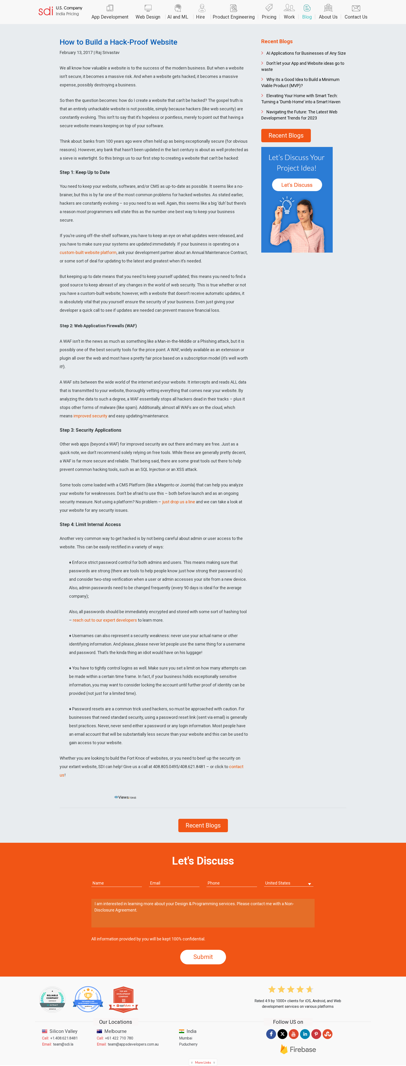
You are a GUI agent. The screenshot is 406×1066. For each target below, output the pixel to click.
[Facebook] (271, 1038)
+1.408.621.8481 (64, 1038)
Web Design (148, 17)
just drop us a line (178, 501)
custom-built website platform (88, 252)
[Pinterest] (316, 1039)
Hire (200, 17)
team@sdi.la (63, 1044)
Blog (307, 17)
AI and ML (177, 17)
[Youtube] (294, 1039)
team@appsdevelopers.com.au (133, 1044)
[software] (60, 12)
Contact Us (356, 17)
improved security (90, 415)
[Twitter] (282, 1038)
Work (289, 17)
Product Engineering (234, 17)
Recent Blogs (286, 135)
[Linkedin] (305, 1039)
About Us (328, 17)
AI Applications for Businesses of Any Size (306, 53)
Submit (203, 956)
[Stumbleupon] (327, 1039)
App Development (110, 17)
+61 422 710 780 (119, 1038)
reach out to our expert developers (105, 620)
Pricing (269, 17)
